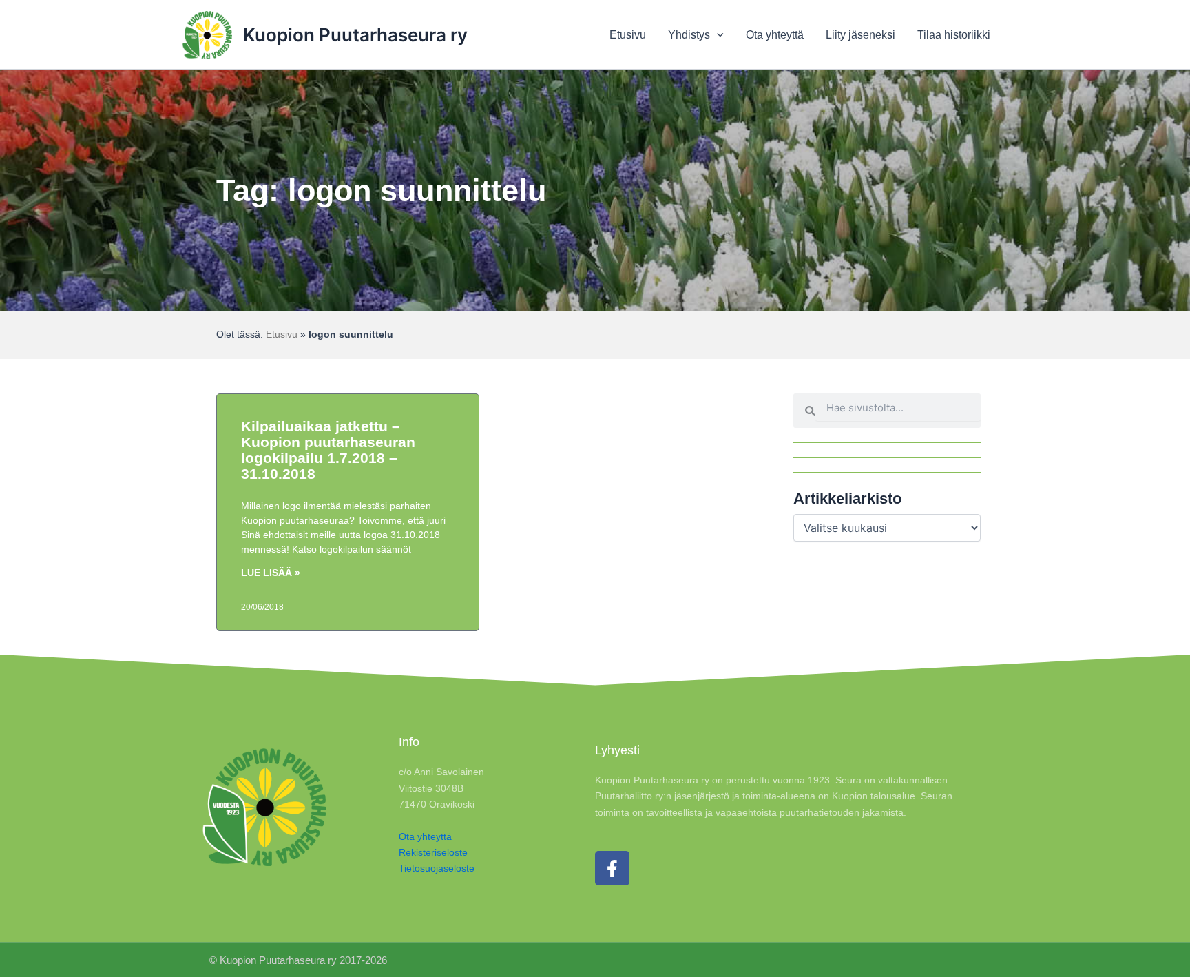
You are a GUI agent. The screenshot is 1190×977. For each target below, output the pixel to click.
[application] (717, 35)
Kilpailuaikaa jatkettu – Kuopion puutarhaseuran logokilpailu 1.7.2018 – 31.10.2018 (328, 450)
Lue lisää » (270, 572)
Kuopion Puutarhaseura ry (355, 34)
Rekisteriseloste (433, 852)
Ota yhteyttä (425, 836)
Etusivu (282, 334)
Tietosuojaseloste (436, 868)
